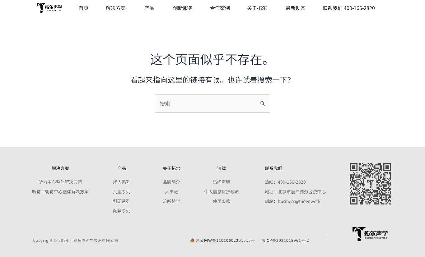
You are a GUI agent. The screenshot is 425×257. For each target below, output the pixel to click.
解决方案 (116, 7)
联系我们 (273, 168)
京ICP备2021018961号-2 (285, 240)
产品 (149, 7)
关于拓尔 (257, 7)
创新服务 (183, 7)
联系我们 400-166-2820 (349, 7)
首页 (84, 7)
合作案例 (220, 7)
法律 (221, 168)
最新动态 (296, 7)
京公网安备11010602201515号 (225, 240)
